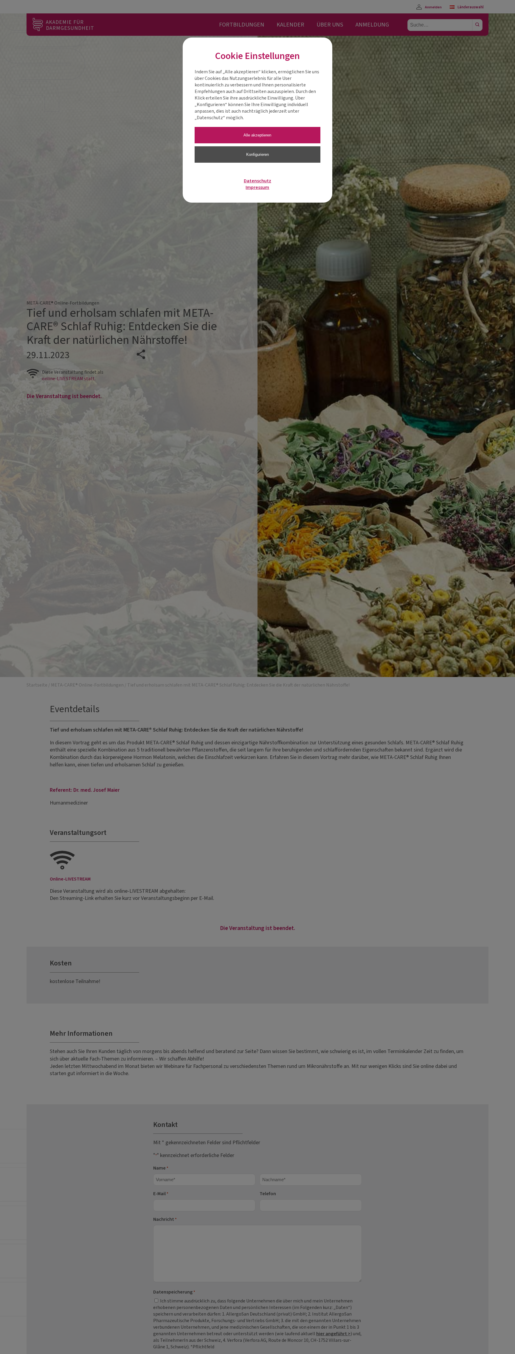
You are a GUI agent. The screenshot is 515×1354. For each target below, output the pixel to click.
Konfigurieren (257, 154)
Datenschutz (257, 181)
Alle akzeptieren (257, 135)
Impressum (257, 187)
